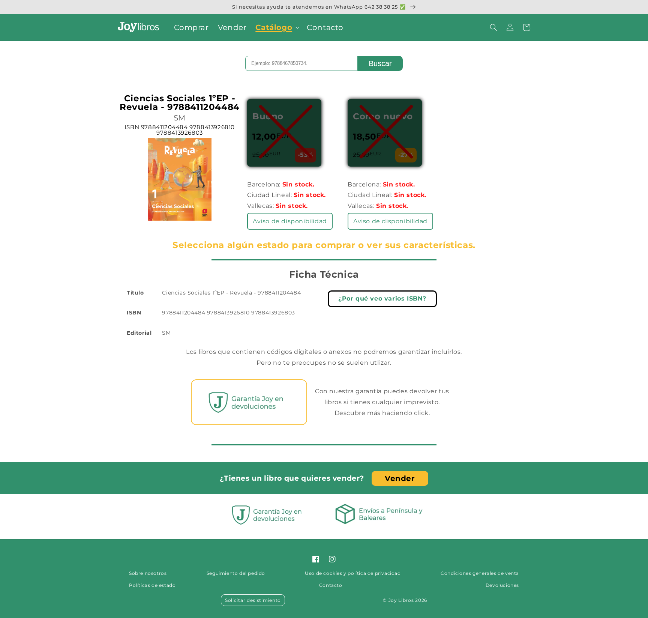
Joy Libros (401, 600)
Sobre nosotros (147, 573)
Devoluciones (502, 585)
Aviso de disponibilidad (290, 221)
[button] (276, 27)
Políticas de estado (152, 585)
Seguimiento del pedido (236, 573)
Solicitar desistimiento (253, 600)
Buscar (380, 63)
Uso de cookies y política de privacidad (352, 573)
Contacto (330, 585)
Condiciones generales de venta (480, 573)
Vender (400, 478)
